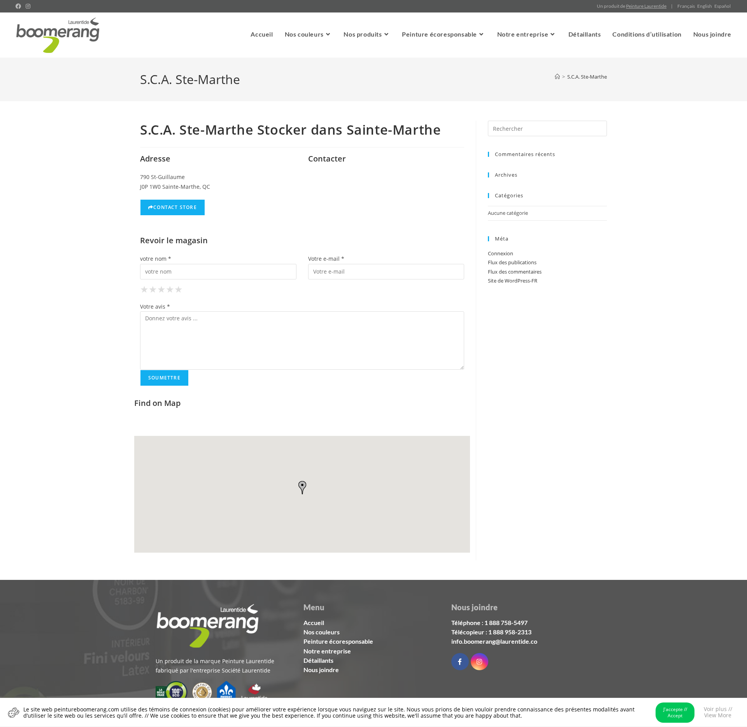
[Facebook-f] (460, 662)
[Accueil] (557, 76)
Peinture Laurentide (646, 6)
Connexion (500, 253)
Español (722, 6)
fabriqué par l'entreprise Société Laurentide (213, 670)
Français (686, 6)
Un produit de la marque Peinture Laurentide (215, 661)
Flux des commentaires (515, 271)
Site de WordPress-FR (512, 280)
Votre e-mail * (326, 258)
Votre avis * (155, 306)
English (704, 6)
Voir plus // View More (718, 712)
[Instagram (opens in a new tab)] (28, 6)
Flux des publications (512, 262)
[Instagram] (479, 662)
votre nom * (155, 258)
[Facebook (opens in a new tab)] (19, 6)
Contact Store (175, 207)
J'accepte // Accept (675, 712)
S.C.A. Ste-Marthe (587, 76)
